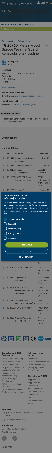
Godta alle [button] (27, 245)
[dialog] (26, 226)
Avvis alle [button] (26, 251)
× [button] (47, 194)
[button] (26, 256)
